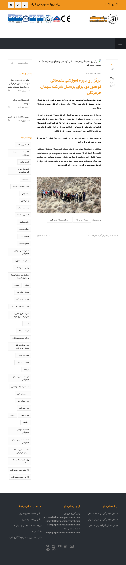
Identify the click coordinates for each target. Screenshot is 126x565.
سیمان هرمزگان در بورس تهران (103, 519)
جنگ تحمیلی (24, 229)
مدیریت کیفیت (23, 362)
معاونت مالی (24, 408)
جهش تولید (24, 236)
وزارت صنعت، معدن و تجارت (27, 525)
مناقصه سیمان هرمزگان (23, 430)
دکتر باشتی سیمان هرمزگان (21, 252)
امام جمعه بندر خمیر (21, 186)
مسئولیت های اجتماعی (20, 387)
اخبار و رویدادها (93, 73)
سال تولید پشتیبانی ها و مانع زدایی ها (20, 276)
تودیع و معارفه (23, 215)
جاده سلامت (24, 222)
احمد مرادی (24, 162)
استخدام (25, 179)
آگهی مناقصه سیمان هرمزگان (21, 153)
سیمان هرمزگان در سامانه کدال (102, 513)
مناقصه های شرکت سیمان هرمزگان (21, 451)
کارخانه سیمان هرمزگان (19, 470)
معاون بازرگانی (23, 394)
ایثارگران (25, 193)
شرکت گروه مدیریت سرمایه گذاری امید (21, 315)
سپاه (27, 285)
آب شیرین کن (23, 145)
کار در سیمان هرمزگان (20, 477)
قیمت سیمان (24, 331)
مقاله (12, 415)
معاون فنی (25, 415)
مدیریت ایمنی (23, 355)
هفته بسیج (42, 235)
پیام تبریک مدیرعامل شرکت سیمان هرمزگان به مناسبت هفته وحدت (19, 83)
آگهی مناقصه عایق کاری (19, 116)
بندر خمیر (25, 200)
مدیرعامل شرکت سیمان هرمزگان (22, 346)
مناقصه (26, 422)
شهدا (27, 324)
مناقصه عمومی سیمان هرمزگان (20, 441)
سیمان (16, 285)
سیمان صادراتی (23, 292)
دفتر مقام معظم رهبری (30, 513)
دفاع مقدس (24, 243)
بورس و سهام (23, 208)
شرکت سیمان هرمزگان (59, 220)
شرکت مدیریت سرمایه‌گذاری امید (25, 537)
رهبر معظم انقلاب (22, 268)
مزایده (26, 369)
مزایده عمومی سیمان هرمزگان (21, 378)
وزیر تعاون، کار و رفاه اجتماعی (20, 461)
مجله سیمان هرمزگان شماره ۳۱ (104, 235)
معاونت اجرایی (23, 401)
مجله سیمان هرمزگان (20, 338)
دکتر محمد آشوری (22, 261)
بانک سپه (36, 531)
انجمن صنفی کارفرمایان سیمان (103, 525)
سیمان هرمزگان (82, 220)
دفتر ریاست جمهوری (31, 519)
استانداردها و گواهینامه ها (23, 170)
